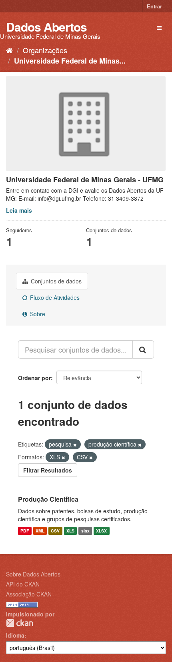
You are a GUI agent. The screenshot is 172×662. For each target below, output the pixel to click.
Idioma (15, 635)
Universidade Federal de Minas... (70, 61)
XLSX (101, 531)
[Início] (9, 50)
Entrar (154, 6)
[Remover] (75, 444)
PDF (24, 531)
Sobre (36, 314)
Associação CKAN (29, 594)
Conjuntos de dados (55, 281)
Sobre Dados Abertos (33, 574)
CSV (55, 531)
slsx (85, 531)
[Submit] (143, 349)
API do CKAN (23, 584)
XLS (70, 531)
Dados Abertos (46, 26)
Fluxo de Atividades (54, 297)
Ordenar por (34, 378)
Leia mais (19, 210)
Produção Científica (48, 499)
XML (40, 531)
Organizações (45, 50)
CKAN (19, 623)
